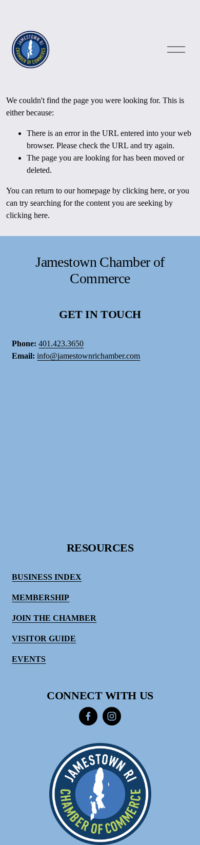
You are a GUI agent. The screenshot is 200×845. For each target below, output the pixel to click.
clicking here (143, 190)
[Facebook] (88, 716)
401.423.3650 (61, 343)
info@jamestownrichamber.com (88, 355)
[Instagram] (112, 716)
